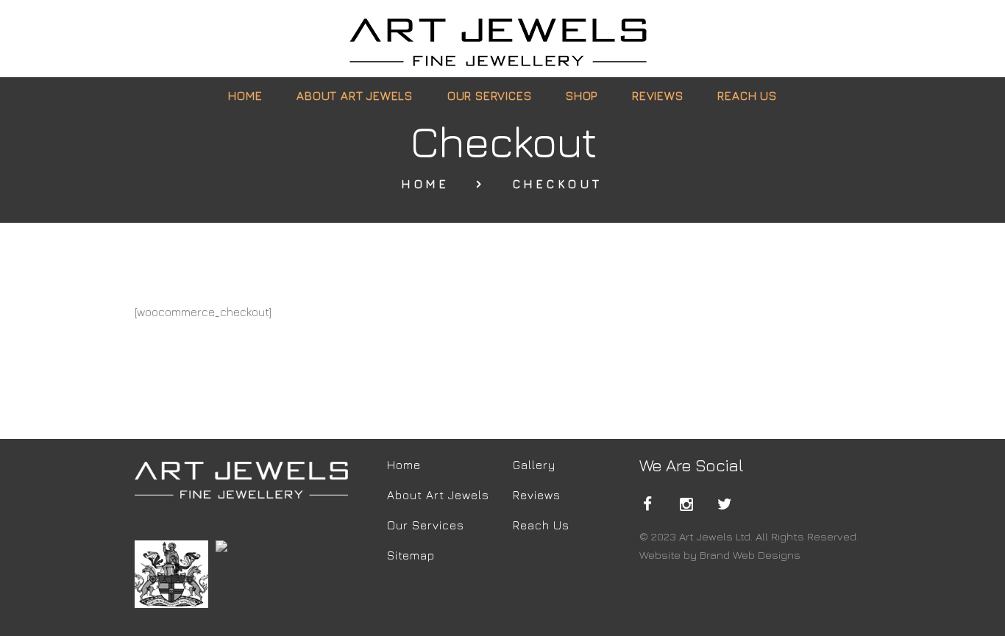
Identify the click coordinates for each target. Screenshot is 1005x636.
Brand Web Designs (750, 555)
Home (426, 184)
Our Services (425, 525)
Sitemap (411, 555)
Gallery (534, 464)
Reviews (537, 494)
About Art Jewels (438, 494)
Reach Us (541, 525)
